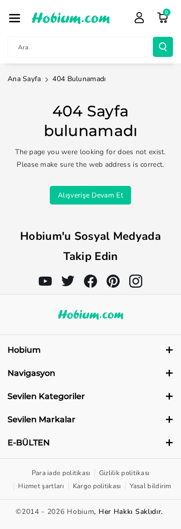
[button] (15, 18)
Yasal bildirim (150, 486)
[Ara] (163, 47)
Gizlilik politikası (124, 473)
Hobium (80, 511)
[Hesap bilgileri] (139, 18)
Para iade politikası (61, 473)
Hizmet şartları (41, 486)
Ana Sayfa (24, 79)
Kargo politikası (97, 486)
